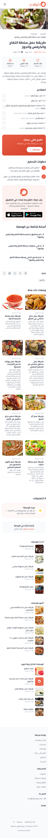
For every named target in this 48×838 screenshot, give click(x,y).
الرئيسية (43, 34)
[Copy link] (4, 273)
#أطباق (41, 280)
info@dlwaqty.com (35, 798)
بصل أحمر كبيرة (34, 113)
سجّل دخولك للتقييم (40, 52)
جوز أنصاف (34, 95)
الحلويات (43, 774)
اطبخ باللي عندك (40, 753)
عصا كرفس (39, 118)
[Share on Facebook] (25, 273)
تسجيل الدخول (28, 529)
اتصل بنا (43, 761)
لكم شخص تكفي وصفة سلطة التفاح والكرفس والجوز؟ (26, 258)
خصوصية (20, 822)
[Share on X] (20, 273)
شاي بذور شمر (31, 128)
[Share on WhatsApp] (15, 273)
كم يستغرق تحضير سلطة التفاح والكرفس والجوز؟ (24, 235)
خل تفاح (34, 100)
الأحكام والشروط (30, 822)
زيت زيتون (30, 123)
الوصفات (33, 34)
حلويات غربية (41, 786)
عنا (14, 822)
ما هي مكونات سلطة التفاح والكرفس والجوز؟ (26, 247)
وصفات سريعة (40, 778)
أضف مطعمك (40, 740)
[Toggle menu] (4, 4)
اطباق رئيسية (41, 782)
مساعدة (42, 744)
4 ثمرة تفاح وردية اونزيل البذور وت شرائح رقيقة (25, 107)
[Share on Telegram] (9, 273)
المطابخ (43, 757)
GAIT (28, 830)
